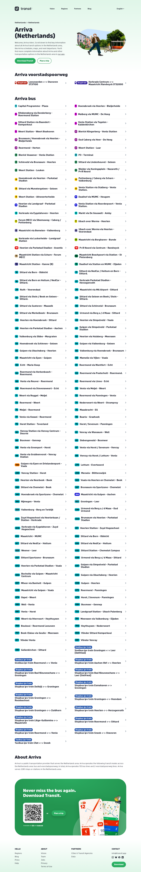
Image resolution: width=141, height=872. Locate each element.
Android (40, 825)
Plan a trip (44, 60)
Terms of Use (46, 866)
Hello (18, 849)
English (120, 9)
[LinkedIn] (123, 857)
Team (43, 856)
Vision (52, 9)
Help (17, 863)
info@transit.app (119, 853)
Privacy (44, 863)
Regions (64, 9)
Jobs (43, 860)
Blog (89, 9)
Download (118, 864)
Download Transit (25, 60)
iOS (33, 825)
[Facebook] (119, 857)
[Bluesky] (116, 857)
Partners (77, 9)
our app (61, 54)
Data (73, 856)
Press (17, 860)
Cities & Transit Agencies (82, 853)
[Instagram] (113, 857)
